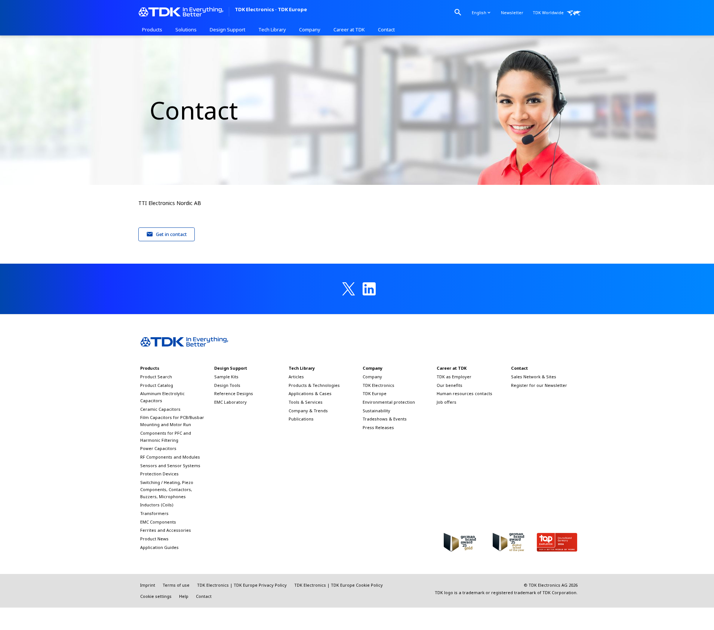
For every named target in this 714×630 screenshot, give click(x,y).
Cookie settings (156, 596)
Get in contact (171, 234)
